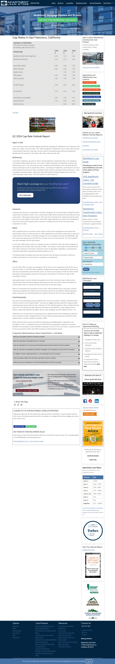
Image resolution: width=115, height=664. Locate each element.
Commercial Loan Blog (65, 626)
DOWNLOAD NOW (88, 550)
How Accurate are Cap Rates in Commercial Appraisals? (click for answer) (37, 362)
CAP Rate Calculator (64, 646)
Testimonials (62, 640)
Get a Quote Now (25, 195)
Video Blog (61, 628)
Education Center (81, 3)
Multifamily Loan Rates (90, 138)
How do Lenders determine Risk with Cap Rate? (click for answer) (34, 358)
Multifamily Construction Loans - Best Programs (93, 212)
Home (53, 3)
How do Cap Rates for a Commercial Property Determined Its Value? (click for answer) (41, 345)
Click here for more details (91, 67)
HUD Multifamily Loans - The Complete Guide (28, 441)
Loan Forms (107, 3)
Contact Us (16, 637)
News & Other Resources (66, 637)
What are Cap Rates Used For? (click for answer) (29, 337)
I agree (89, 661)
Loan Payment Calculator (66, 633)
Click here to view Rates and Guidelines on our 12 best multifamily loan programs (92, 510)
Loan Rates (69, 3)
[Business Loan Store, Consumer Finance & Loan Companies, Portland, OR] (23, 646)
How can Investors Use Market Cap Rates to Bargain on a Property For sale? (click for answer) (43, 349)
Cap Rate (15, 112)
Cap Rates (85, 146)
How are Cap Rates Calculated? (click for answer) (29, 341)
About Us (60, 3)
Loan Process (17, 631)
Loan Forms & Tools (64, 635)
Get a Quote (98, 234)
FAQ (14, 635)
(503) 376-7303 (88, 234)
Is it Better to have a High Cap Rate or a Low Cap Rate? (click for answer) (36, 354)
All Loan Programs (95, 3)
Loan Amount (86, 261)
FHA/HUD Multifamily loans (91, 142)
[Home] (15, 3)
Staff (14, 628)
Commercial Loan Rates (90, 150)
